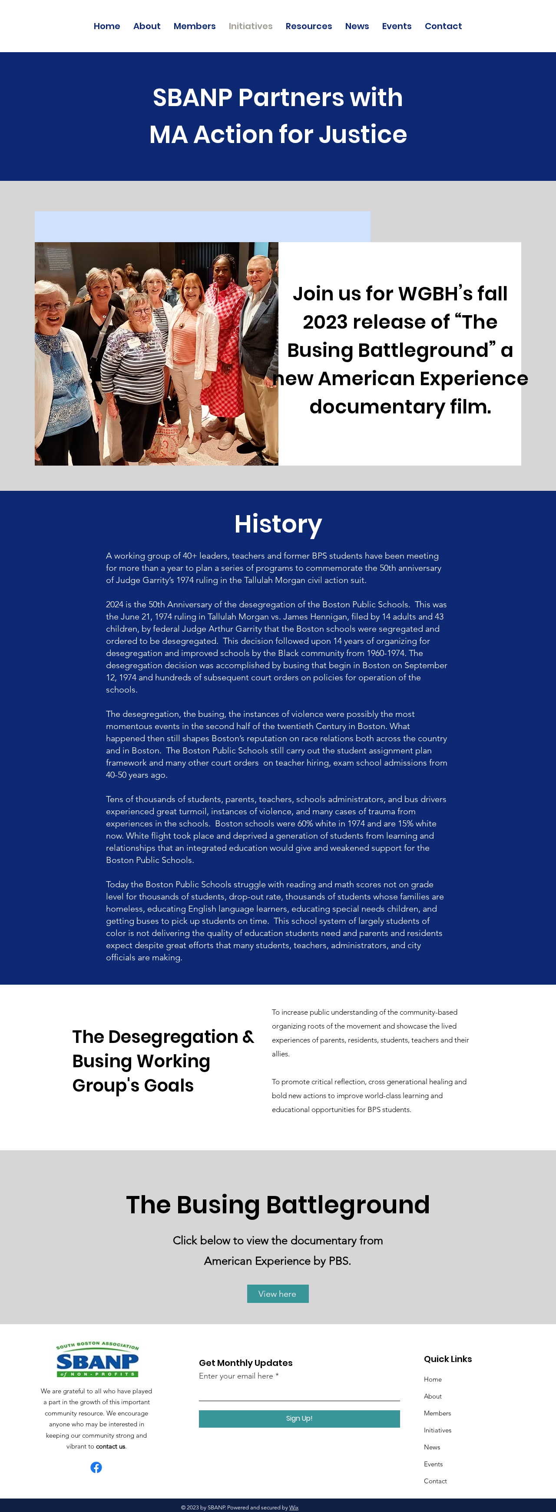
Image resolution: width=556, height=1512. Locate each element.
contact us (110, 1446)
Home (433, 1379)
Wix (293, 1507)
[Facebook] (96, 1467)
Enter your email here (236, 1376)
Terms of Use (320, 1507)
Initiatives (437, 1430)
